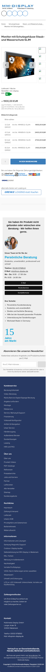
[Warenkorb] (14, 13)
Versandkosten (33, 655)
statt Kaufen (21, 192)
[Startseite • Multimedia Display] (20, 7)
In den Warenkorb (28, 161)
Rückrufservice (23, 288)
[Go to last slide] (6, 65)
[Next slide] (32, 65)
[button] (42, 50)
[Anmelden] (9, 13)
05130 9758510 (19, 268)
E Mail (23, 283)
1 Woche (12, 88)
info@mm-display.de (19, 271)
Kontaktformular (23, 293)
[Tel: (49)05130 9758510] (20, 13)
